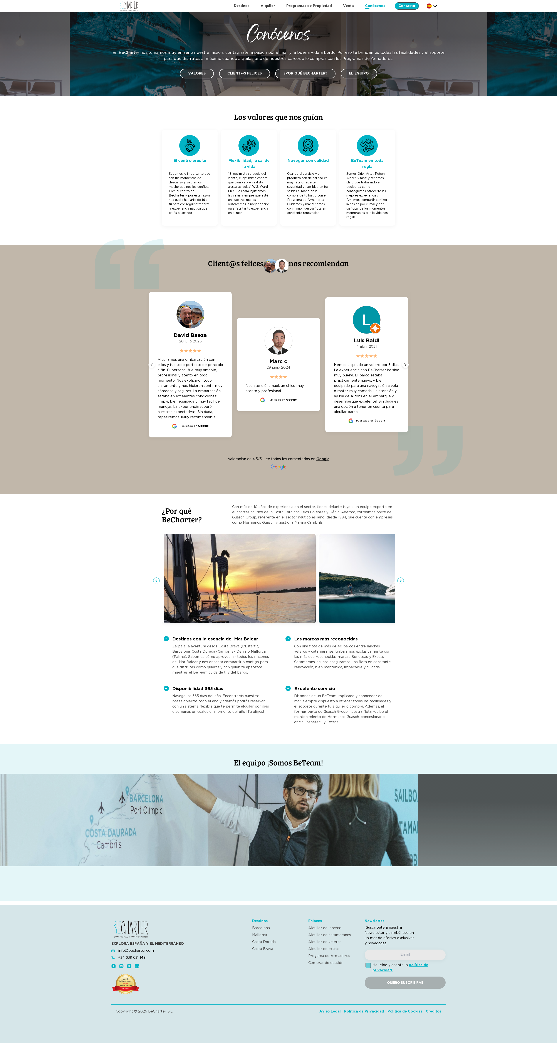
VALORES (197, 73)
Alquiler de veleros (324, 942)
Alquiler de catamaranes (329, 935)
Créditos (433, 1011)
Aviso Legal (330, 1011)
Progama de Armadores (329, 956)
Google (322, 459)
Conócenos (375, 6)
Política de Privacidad (364, 1011)
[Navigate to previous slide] (151, 364)
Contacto (406, 6)
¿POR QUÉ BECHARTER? (305, 73)
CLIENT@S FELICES (244, 73)
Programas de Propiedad (309, 6)
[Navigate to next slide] (405, 364)
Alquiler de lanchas (325, 928)
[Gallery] (278, 580)
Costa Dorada (264, 942)
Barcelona (261, 928)
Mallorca (259, 935)
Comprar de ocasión (325, 963)
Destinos (241, 6)
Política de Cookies (405, 1011)
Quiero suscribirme (405, 982)
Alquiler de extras (323, 949)
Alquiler (268, 6)
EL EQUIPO (359, 73)
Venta (348, 6)
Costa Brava (262, 949)
